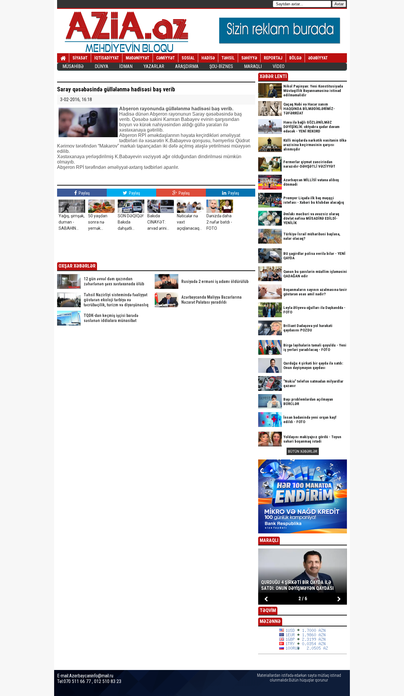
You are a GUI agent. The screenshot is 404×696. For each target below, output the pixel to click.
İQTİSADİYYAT (106, 58)
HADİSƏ (208, 58)
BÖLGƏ (295, 58)
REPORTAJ (273, 58)
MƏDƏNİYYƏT (137, 58)
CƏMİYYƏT (165, 58)
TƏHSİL (228, 58)
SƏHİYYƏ (249, 58)
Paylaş (84, 193)
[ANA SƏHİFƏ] (63, 58)
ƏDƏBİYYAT (318, 58)
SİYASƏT (80, 58)
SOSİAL (188, 58)
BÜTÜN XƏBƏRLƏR (302, 451)
